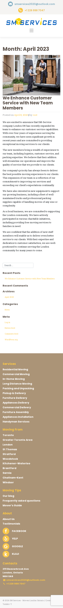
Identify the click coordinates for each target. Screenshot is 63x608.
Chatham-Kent (13, 477)
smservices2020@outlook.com (25, 580)
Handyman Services (16, 421)
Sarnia (7, 473)
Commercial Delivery (17, 407)
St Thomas (10, 449)
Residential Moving (15, 369)
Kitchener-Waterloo (16, 463)
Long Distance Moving (17, 383)
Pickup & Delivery (14, 393)
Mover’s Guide (12, 505)
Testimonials (11, 523)
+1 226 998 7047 (15, 583)
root (35, 114)
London (8, 444)
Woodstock (10, 459)
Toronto (8, 435)
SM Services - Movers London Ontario (27, 600)
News (7, 309)
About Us (9, 519)
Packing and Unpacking (18, 388)
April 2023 (9, 297)
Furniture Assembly (16, 412)
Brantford (9, 468)
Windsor (8, 482)
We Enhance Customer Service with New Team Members (28, 103)
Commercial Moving (16, 374)
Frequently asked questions (21, 500)
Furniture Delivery (15, 398)
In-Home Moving (14, 379)
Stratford (9, 454)
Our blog (8, 496)
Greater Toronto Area (17, 440)
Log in (7, 322)
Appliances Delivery (16, 402)
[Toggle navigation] (31, 30)
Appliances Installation (18, 417)
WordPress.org (11, 339)
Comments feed (11, 334)
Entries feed (10, 328)
